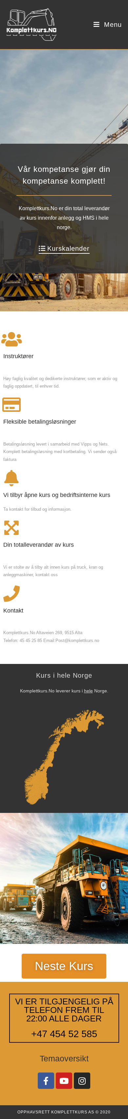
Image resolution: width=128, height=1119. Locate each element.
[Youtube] (64, 1081)
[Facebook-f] (46, 1081)
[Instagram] (82, 1081)
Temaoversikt (64, 1058)
